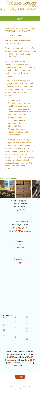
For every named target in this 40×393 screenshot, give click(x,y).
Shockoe (17, 388)
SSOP (32, 360)
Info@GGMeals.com (20, 231)
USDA (13, 357)
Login (21, 377)
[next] (36, 189)
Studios (22, 388)
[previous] (3, 189)
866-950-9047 (20, 227)
